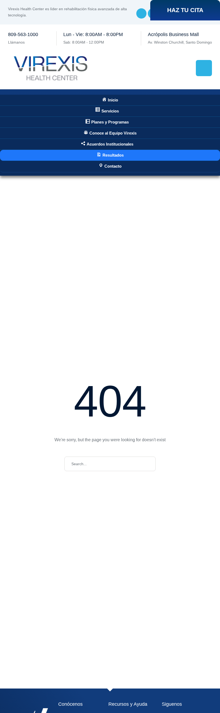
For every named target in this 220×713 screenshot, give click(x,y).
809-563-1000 (23, 34)
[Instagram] (141, 13)
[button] (185, 10)
